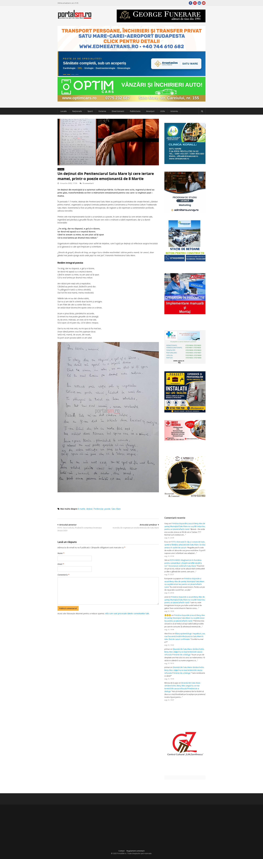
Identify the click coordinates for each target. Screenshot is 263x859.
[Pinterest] (195, 3)
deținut (89, 509)
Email (61, 564)
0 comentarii (88, 183)
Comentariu (63, 574)
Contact (121, 851)
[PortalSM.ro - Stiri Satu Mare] (75, 17)
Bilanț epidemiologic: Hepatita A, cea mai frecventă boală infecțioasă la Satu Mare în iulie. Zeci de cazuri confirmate (184, 636)
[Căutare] (202, 111)
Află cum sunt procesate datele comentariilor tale (127, 613)
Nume (61, 553)
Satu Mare (116, 509)
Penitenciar (98, 509)
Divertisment (118, 111)
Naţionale (77, 111)
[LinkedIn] (199, 3)
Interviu (174, 111)
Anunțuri (150, 111)
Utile (162, 111)
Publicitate (135, 111)
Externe (102, 111)
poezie (107, 509)
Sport (90, 111)
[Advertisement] (108, 629)
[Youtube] (203, 3)
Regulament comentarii (136, 851)
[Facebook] (190, 3)
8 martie (81, 509)
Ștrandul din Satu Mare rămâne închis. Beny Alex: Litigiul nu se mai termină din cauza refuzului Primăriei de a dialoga (184, 652)
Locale (64, 111)
